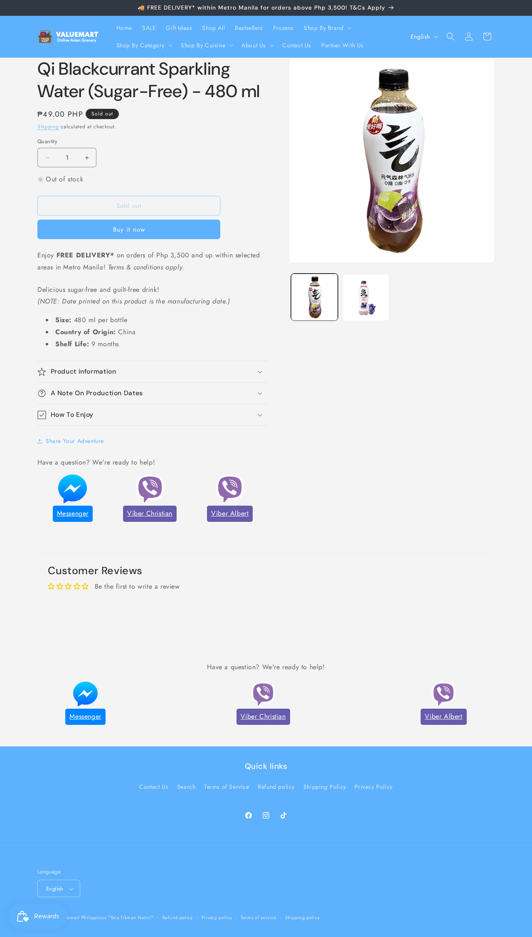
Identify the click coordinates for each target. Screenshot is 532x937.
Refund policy (276, 787)
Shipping (48, 126)
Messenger (73, 513)
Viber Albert (230, 513)
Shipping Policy (324, 787)
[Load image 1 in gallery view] (314, 297)
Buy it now (129, 229)
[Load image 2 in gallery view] (365, 297)
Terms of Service (226, 787)
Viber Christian (149, 513)
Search (186, 787)
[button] (327, 28)
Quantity (47, 141)
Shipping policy (302, 917)
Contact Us (153, 787)
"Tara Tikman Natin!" (131, 918)
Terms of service (258, 917)
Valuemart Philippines (82, 918)
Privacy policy (217, 917)
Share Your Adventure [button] (75, 441)
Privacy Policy (373, 787)
